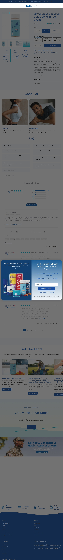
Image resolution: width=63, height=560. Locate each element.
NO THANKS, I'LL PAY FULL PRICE (47, 292)
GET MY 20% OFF (46, 288)
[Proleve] (31, 6)
